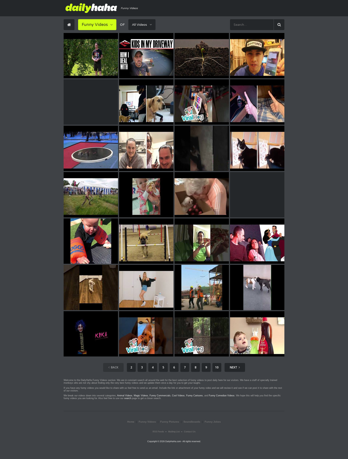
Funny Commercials (160, 395)
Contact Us (190, 431)
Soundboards (191, 421)
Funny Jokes (213, 421)
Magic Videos (141, 395)
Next (233, 367)
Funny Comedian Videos (222, 395)
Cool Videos (178, 395)
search (127, 398)
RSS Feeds (158, 431)
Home (130, 421)
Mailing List (174, 431)
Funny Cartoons (194, 395)
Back (114, 367)
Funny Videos (147, 421)
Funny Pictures (169, 421)
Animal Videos (124, 395)
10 (216, 367)
